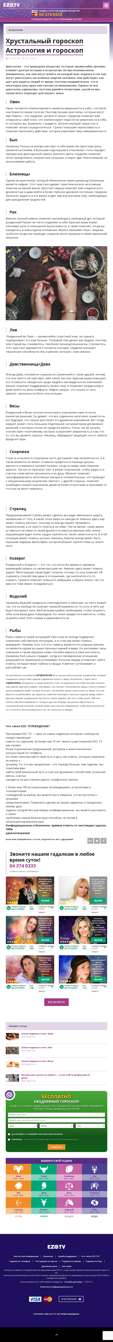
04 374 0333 (23, 866)
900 (32, 948)
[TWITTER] (97, 841)
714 (85, 988)
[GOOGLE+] (90, 841)
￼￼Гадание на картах (46, 1261)
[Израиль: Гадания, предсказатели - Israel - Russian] (12, 5)
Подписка (56, 1147)
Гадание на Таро (94, 1261)
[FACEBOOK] (104, 841)
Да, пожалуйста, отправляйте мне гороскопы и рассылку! (37, 1134)
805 (85, 909)
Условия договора (73, 1282)
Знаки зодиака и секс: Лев (36, 1047)
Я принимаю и (44, 1139)
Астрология (14, 58)
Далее (45, 895)
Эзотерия (66, 1266)
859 (32, 909)
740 (32, 988)
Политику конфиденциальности (63, 1139)
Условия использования (34, 1139)
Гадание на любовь (71, 1261)
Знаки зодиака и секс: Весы (37, 1061)
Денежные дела (49, 1266)
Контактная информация (26, 1256)
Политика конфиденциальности (56, 1287)
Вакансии (48, 1256)
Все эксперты (56, 1002)
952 (85, 948)
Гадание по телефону (19, 1261)
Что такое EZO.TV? (90, 1256)
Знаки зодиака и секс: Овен (37, 1033)
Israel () (69, 1299)
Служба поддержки (67, 1256)
